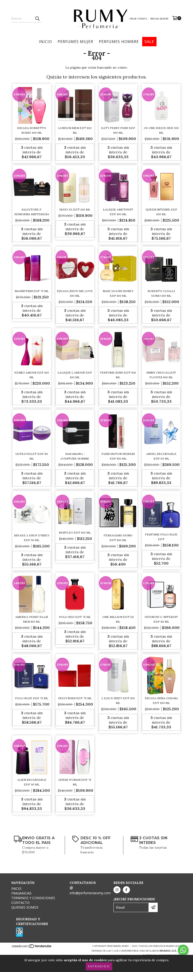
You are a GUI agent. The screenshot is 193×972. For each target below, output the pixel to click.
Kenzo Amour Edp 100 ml (31, 375)
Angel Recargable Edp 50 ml (161, 456)
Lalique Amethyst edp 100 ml (118, 212)
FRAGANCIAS (21, 893)
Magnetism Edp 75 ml (32, 291)
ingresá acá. (168, 950)
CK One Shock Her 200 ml (161, 130)
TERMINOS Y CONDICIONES (33, 898)
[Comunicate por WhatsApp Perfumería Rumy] (183, 950)
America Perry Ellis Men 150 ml (31, 619)
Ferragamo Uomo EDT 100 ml (118, 538)
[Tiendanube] (31, 947)
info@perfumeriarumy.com (90, 893)
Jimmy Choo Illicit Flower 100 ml (161, 375)
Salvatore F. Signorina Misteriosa (31, 212)
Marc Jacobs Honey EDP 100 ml (118, 293)
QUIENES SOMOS (24, 907)
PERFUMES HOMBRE (119, 41)
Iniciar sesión (159, 18)
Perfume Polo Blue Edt (161, 537)
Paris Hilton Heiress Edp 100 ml (118, 456)
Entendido (99, 966)
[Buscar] (37, 18)
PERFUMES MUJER (75, 41)
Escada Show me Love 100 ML (75, 293)
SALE (149, 41)
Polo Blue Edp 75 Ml (31, 698)
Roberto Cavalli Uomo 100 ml (161, 293)
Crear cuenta (138, 18)
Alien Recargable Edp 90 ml (31, 782)
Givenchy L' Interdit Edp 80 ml (161, 619)
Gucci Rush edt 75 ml (75, 698)
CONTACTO (20, 902)
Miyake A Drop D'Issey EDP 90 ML (31, 538)
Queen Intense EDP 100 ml (161, 212)
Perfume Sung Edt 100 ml (118, 375)
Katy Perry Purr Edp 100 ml (118, 130)
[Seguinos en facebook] (126, 889)
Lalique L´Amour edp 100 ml (75, 375)
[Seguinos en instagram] (117, 889)
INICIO (45, 41)
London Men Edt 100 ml (75, 130)
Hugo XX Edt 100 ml (74, 209)
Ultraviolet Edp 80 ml (32, 456)
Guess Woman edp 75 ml (74, 782)
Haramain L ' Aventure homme (74, 456)
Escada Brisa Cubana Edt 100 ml (161, 700)
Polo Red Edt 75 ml (75, 617)
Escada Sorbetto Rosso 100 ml (31, 130)
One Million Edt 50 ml (118, 619)
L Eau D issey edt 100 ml (118, 700)
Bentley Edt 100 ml (75, 532)
